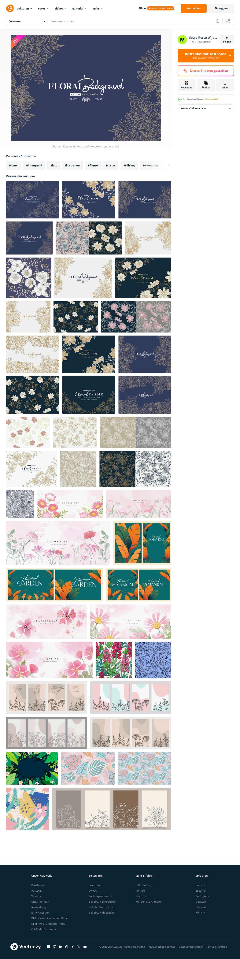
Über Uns (141, 896)
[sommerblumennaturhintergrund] (32, 768)
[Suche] (218, 21)
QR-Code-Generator (43, 929)
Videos (58, 8)
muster (110, 165)
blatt (53, 165)
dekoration (150, 165)
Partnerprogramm (100, 896)
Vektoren (23, 8)
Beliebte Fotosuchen (102, 907)
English (200, 885)
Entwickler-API (40, 912)
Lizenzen (94, 885)
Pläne (142, 8)
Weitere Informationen (194, 108)
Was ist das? (211, 99)
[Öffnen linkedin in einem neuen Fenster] (60, 946)
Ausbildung (38, 907)
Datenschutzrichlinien (191, 946)
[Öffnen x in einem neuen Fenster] (78, 946)
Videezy (36, 896)
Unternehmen (40, 901)
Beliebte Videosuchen (102, 912)
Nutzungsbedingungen (162, 946)
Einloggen (221, 8)
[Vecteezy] (10, 8)
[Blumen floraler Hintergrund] (32, 199)
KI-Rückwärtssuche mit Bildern (51, 918)
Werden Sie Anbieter (148, 901)
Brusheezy (38, 885)
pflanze (93, 165)
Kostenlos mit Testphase (206, 56)
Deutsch (201, 901)
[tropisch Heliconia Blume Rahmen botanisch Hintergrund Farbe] (54, 584)
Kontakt (140, 890)
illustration (72, 165)
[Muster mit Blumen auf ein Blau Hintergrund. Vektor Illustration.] (153, 660)
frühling (129, 165)
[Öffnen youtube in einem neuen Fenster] (85, 946)
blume (13, 165)
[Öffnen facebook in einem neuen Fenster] (48, 946)
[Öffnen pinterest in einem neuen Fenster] (66, 946)
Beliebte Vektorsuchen (103, 901)
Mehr (95, 8)
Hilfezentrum (143, 885)
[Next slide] (166, 165)
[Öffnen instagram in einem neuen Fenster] (54, 946)
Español (201, 890)
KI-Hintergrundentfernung (48, 923)
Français (201, 907)
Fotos (41, 8)
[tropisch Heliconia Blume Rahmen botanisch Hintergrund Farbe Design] (142, 543)
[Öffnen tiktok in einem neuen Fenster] (72, 946)
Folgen (227, 41)
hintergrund (34, 165)
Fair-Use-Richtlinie (216, 946)
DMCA (93, 890)
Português (202, 896)
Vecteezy (36, 890)
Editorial (77, 8)
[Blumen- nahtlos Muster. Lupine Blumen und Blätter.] (114, 660)
